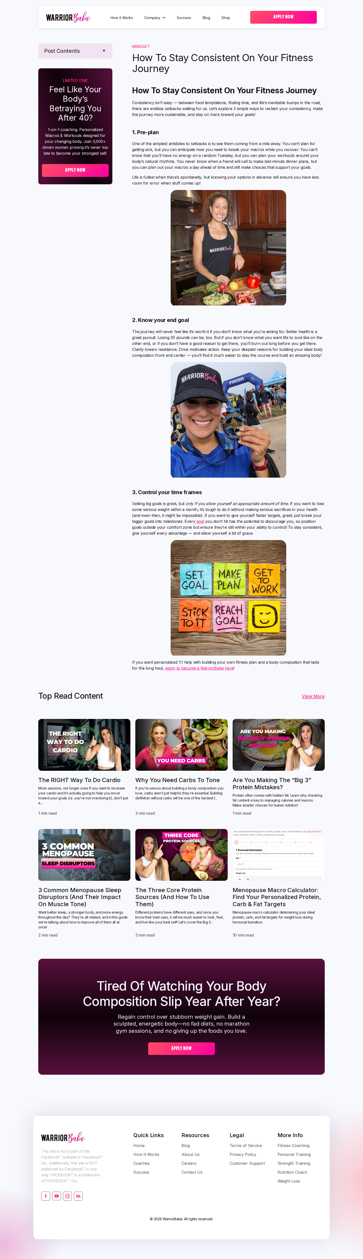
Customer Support (247, 1163)
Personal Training (294, 1154)
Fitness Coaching (293, 1145)
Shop (226, 18)
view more (313, 696)
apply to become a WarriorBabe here (199, 668)
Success (184, 18)
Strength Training (294, 1163)
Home (139, 1145)
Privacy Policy (243, 1154)
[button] (154, 17)
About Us (191, 1154)
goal (200, 521)
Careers (189, 1163)
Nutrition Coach (292, 1172)
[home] (68, 17)
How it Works (122, 18)
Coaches (141, 1163)
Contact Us (192, 1172)
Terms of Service (246, 1145)
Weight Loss (289, 1181)
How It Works (146, 1154)
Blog (206, 18)
